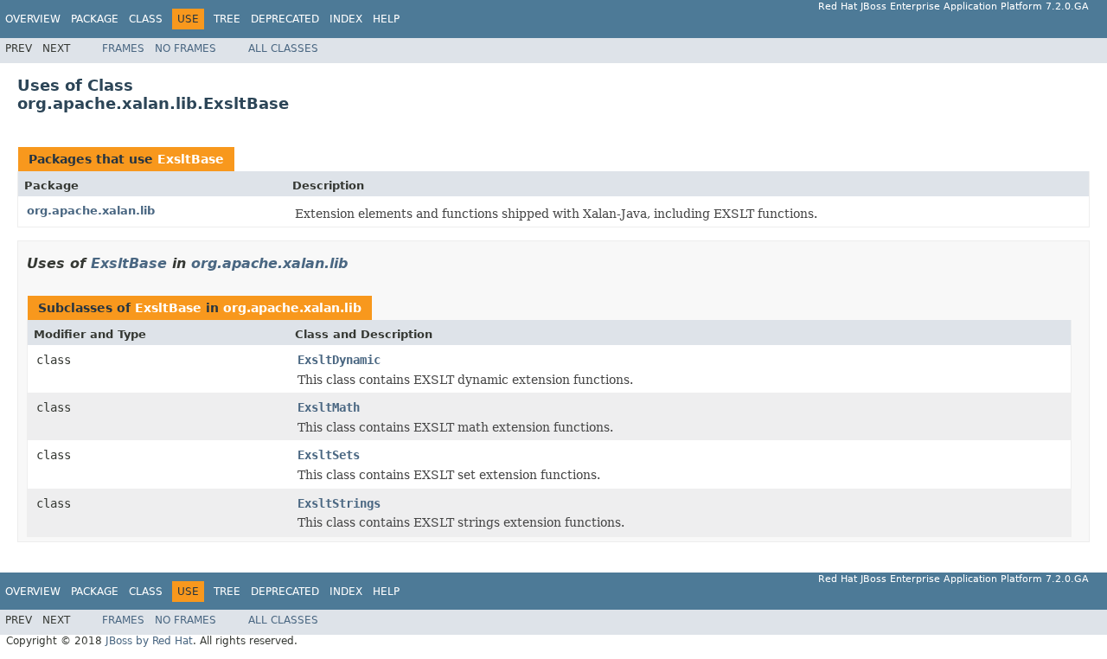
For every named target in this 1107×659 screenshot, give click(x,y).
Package (94, 19)
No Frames (185, 48)
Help (386, 19)
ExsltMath (329, 407)
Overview (33, 19)
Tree (227, 19)
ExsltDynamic (339, 360)
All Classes (283, 48)
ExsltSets (329, 455)
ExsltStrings (339, 503)
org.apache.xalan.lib (91, 210)
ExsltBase (190, 159)
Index (346, 19)
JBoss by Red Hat (149, 641)
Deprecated (285, 19)
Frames (123, 48)
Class (146, 19)
